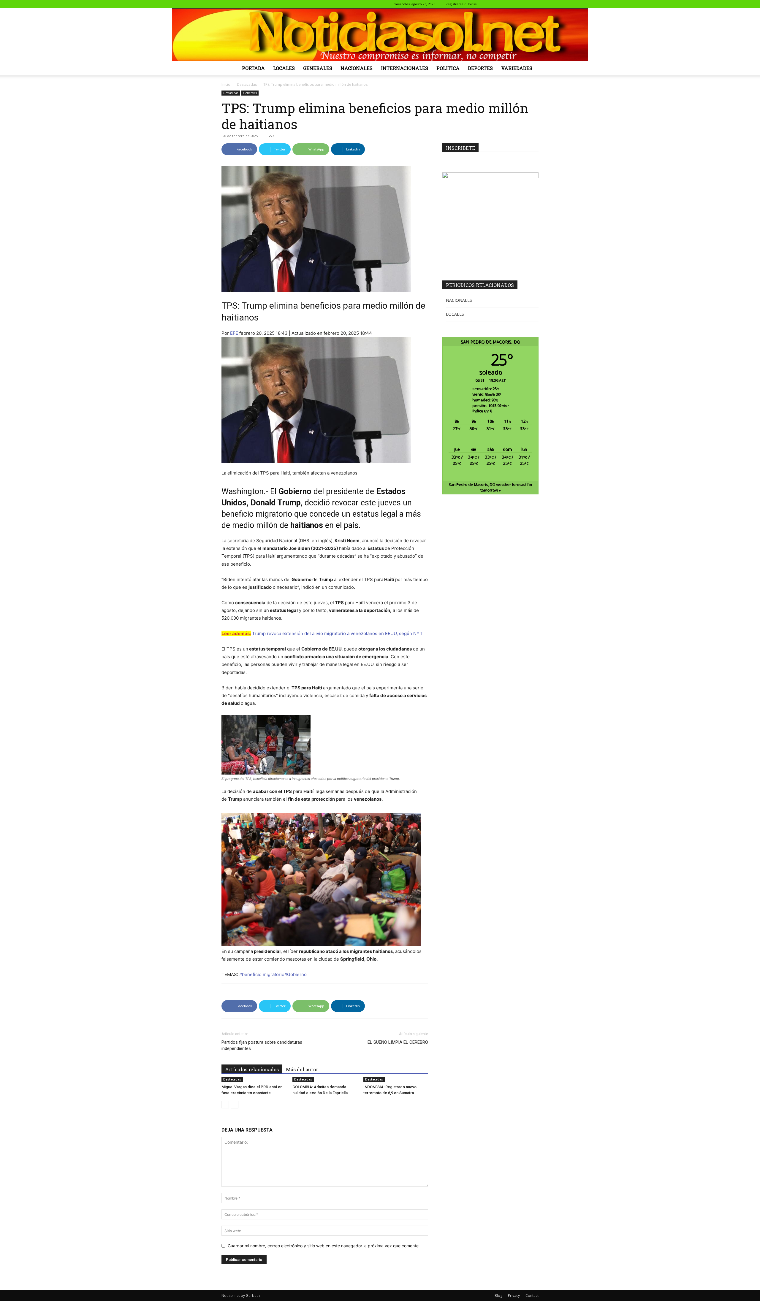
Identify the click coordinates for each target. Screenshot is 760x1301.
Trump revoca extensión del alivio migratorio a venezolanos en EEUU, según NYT (337, 633)
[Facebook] (494, 4)
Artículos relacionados (252, 1069)
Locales (284, 68)
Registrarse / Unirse (461, 4)
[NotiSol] (380, 34)
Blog (498, 1295)
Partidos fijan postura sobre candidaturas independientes (261, 1045)
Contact (532, 1295)
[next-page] (234, 1104)
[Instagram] (504, 4)
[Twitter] (514, 4)
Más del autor (302, 1069)
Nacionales (357, 68)
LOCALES (455, 314)
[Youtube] (534, 4)
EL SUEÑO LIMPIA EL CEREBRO (398, 1042)
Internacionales (404, 68)
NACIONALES (459, 300)
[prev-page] (225, 1104)
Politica (448, 68)
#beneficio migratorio (261, 974)
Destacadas (247, 84)
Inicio (225, 84)
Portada (253, 68)
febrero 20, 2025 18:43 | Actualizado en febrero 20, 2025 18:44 (305, 333)
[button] (486, 4)
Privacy (514, 1295)
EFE (234, 333)
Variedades (516, 68)
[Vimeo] (524, 4)
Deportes (480, 68)
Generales (317, 68)
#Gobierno (296, 974)
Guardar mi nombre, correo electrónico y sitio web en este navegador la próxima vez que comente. (324, 1245)
